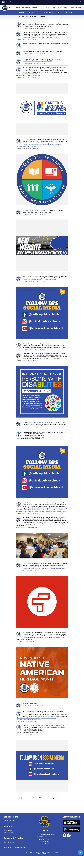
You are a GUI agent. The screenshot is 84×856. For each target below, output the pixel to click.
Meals (60, 12)
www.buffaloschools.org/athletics (36, 210)
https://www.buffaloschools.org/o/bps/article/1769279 (40, 37)
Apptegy (45, 853)
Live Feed (42, 17)
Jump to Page (50, 798)
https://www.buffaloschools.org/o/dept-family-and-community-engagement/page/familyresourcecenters (39, 145)
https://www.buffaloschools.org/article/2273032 (37, 61)
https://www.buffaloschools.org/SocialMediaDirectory (39, 279)
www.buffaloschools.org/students (42, 422)
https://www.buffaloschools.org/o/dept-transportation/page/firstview (44, 568)
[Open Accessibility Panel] (80, 852)
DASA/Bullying (33, 12)
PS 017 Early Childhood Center (26, 17)
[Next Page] (44, 798)
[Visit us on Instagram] (69, 835)
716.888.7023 (45, 843)
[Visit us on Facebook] (64, 835)
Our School (19, 12)
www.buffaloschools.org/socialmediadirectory (51, 727)
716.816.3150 (45, 841)
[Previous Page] (20, 798)
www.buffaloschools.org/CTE (29, 74)
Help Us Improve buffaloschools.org (15, 847)
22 (40, 798)
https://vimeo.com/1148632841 (31, 75)
